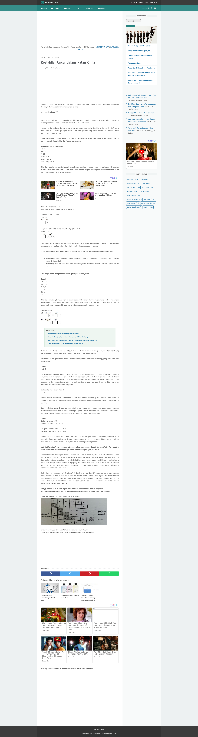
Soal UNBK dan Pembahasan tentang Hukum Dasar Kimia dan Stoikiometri (72, 340)
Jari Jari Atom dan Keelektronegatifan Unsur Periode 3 (66, 344)
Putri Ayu (148, 207)
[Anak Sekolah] (51, 2)
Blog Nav (101, 8)
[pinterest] (89, 573)
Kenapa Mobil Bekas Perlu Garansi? (141, 113)
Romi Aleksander (148, 203)
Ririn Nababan (133, 195)
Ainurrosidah (133, 203)
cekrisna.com (112, 734)
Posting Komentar (57, 68)
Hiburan (67, 8)
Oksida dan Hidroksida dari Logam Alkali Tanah (63, 334)
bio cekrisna (94, 734)
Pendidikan (89, 8)
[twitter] (70, 573)
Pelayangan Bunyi (134, 63)
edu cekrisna (103, 734)
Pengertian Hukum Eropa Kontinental (141, 68)
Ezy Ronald (147, 187)
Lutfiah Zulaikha (134, 207)
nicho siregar (133, 187)
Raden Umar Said (134, 199)
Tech (77, 8)
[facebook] (50, 573)
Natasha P (132, 179)
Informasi (55, 8)
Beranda (44, 8)
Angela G (132, 191)
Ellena (147, 183)
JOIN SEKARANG (102, 47)
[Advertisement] (80, 29)
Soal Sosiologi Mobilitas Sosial (139, 46)
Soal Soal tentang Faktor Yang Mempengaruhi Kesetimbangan (68, 337)
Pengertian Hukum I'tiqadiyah (139, 51)
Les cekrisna (86, 734)
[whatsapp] (109, 573)
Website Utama (99, 729)
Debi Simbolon (133, 183)
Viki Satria (149, 199)
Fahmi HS (144, 191)
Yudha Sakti (146, 179)
